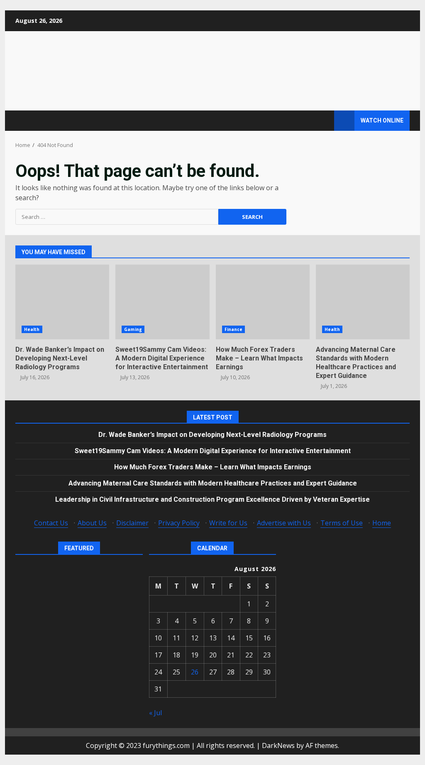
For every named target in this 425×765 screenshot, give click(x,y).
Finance (234, 329)
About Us (92, 522)
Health (32, 329)
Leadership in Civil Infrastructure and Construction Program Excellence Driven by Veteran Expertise (212, 499)
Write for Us (228, 522)
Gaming (133, 329)
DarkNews (278, 745)
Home (381, 522)
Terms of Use (341, 522)
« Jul (155, 712)
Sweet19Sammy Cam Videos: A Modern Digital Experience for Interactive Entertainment (162, 302)
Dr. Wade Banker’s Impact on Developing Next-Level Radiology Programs (62, 302)
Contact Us (51, 522)
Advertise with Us (284, 522)
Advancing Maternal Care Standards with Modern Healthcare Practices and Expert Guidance (363, 302)
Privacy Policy (179, 522)
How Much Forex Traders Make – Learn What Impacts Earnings (263, 302)
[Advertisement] (293, 70)
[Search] (324, 121)
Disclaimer (132, 522)
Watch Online (382, 120)
